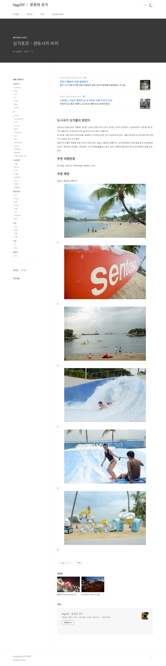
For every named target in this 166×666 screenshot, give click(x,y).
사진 (14, 223)
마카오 (16, 205)
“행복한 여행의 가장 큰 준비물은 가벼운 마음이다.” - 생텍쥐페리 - (86, 617)
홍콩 (15, 202)
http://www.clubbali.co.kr (71, 78)
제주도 (16, 184)
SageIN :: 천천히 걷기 (30, 5)
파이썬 (30, 14)
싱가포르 (17, 215)
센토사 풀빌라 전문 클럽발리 (74, 81)
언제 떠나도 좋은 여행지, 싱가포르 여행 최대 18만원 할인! (85, 103)
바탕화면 (17, 149)
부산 (15, 180)
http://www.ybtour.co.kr (70, 96)
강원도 (16, 174)
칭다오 (16, 198)
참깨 (15, 101)
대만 (15, 219)
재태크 (15, 252)
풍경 (15, 230)
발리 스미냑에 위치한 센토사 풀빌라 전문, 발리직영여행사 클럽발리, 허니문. (93, 84)
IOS (15, 136)
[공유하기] (66, 563)
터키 (15, 195)
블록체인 (17, 152)
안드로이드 (18, 132)
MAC (16, 139)
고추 (15, 94)
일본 (15, 208)
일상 (15, 226)
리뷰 (14, 241)
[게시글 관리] (70, 563)
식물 (15, 237)
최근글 (15, 270)
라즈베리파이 (58, 14)
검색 (145, 5)
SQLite (16, 125)
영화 (15, 248)
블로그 (16, 129)
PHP (42, 14)
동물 (15, 233)
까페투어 (17, 187)
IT (14, 112)
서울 (15, 164)
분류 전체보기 (18, 79)
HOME (16, 14)
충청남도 (17, 177)
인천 (15, 170)
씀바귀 (16, 107)
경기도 (16, 167)
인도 (15, 212)
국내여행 (16, 160)
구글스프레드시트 (20, 156)
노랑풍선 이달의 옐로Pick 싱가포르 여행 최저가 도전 (86, 100)
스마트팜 (17, 87)
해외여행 (16, 191)
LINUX (16, 146)
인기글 (23, 270)
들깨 (15, 104)
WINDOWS (18, 142)
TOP (151, 657)
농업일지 (16, 84)
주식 (15, 256)
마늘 (15, 91)
